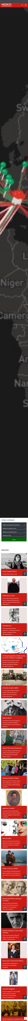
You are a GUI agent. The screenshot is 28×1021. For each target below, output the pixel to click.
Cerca (14, 539)
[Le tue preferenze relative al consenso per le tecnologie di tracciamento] (25, 1018)
